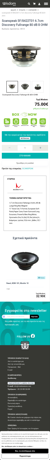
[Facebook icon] (33, 336)
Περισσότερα (25, 456)
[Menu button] (46, 4)
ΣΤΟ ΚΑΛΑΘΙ (25, 155)
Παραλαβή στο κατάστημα (17, 400)
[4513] (25, 55)
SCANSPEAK (32, 10)
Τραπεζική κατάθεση (15, 406)
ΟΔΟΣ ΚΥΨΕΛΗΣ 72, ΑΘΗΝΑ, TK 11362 (21, 383)
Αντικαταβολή (12, 397)
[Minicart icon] (34, 3)
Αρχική (13, 10)
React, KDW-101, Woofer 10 (17, 283)
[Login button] (39, 4)
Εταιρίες (22, 10)
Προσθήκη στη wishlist (25, 163)
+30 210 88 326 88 (23, 389)
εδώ (21, 443)
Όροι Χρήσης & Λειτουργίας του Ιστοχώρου (23, 428)
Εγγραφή (34, 316)
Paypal (10, 409)
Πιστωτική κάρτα (14, 403)
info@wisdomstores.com (22, 386)
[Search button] (29, 3)
